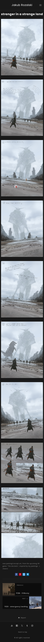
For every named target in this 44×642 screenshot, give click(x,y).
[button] (22, 618)
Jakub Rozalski (22, 5)
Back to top (22, 632)
